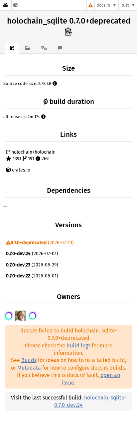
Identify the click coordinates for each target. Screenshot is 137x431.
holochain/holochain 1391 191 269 (33, 155)
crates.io (20, 170)
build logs (78, 345)
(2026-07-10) (42, 243)
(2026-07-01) (32, 253)
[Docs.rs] (5, 5)
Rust (124, 5)
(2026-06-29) (32, 265)
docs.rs (103, 5)
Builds (29, 360)
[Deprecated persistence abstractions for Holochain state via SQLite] (15, 5)
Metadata (29, 368)
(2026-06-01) (32, 276)
